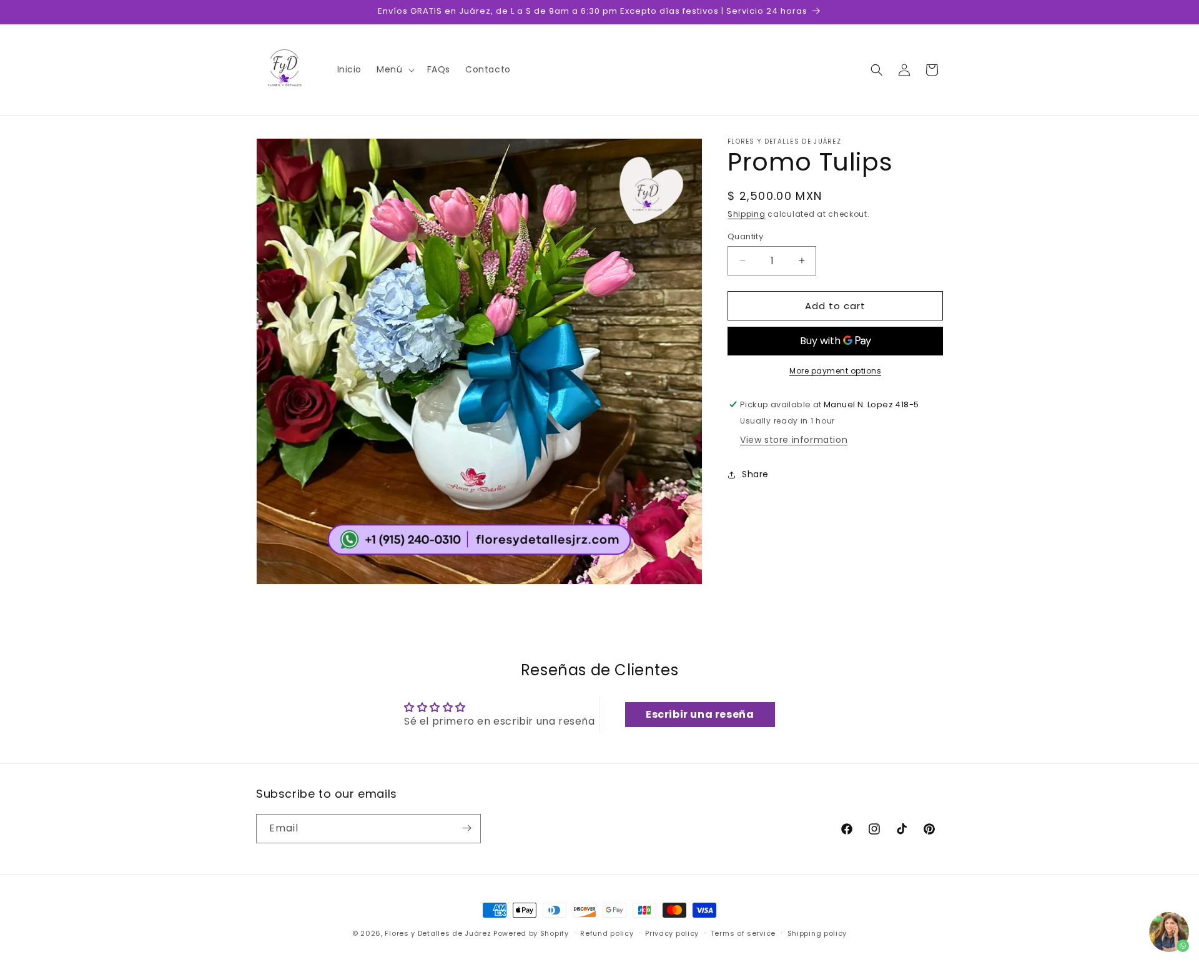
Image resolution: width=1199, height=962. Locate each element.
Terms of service (743, 933)
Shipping (747, 214)
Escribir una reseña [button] (700, 714)
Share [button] (755, 474)
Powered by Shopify (531, 933)
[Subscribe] (466, 828)
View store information (793, 440)
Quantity (745, 236)
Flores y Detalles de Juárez (438, 933)
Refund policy (606, 933)
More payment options (835, 370)
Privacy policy (672, 933)
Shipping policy (817, 933)
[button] (394, 69)
